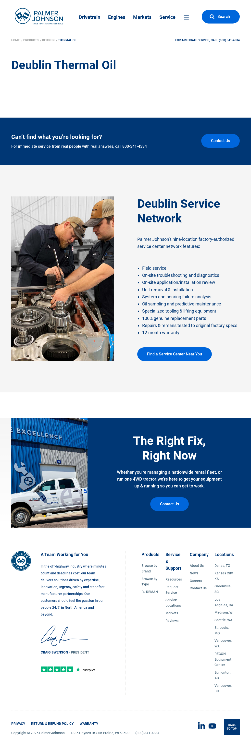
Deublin (48, 40)
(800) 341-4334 (229, 40)
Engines (116, 17)
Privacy (18, 724)
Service (167, 17)
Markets (142, 17)
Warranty (89, 724)
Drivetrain (89, 17)
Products (31, 40)
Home (15, 40)
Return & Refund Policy (52, 724)
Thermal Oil (67, 40)
